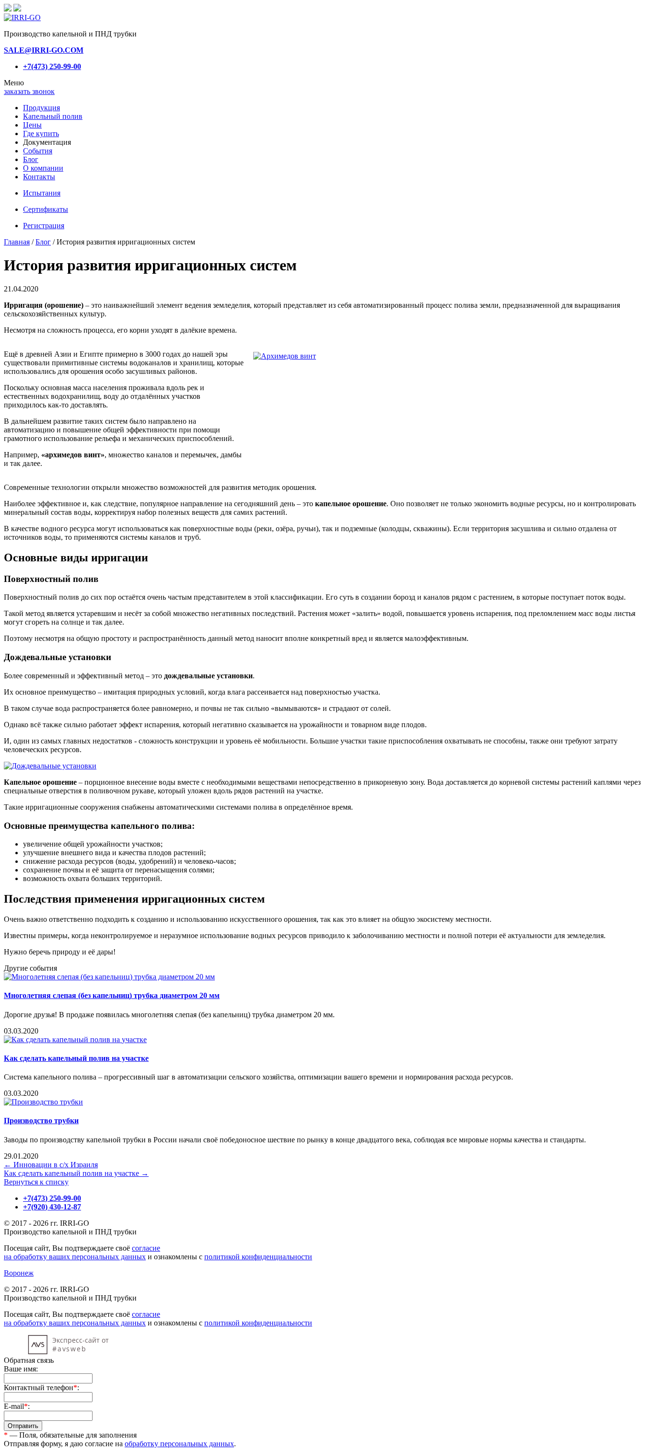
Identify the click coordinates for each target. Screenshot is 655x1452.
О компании (43, 168)
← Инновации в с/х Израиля (51, 1165)
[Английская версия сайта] (17, 9)
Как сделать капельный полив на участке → (76, 1173)
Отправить (23, 1425)
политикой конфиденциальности (258, 1257)
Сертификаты (45, 209)
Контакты (39, 177)
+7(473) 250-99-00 (52, 66)
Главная (17, 242)
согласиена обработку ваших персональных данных (82, 1252)
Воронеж (19, 1273)
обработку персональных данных (179, 1444)
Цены (32, 125)
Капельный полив (52, 116)
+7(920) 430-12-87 (52, 1207)
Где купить (41, 133)
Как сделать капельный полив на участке (76, 1058)
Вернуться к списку (36, 1182)
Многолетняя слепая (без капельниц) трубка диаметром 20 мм (112, 995)
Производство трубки (41, 1120)
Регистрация (43, 225)
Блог (30, 159)
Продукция (41, 108)
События (37, 151)
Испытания (41, 193)
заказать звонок (29, 91)
